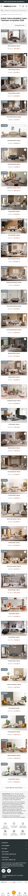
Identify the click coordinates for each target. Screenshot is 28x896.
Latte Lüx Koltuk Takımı (14, 684)
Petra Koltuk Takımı (14, 235)
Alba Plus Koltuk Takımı (14, 188)
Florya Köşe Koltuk (14, 708)
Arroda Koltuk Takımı (14, 471)
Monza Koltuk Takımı (14, 46)
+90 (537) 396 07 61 (8, 860)
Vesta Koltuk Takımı (14, 93)
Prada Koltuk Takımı (14, 661)
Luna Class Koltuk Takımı (14, 329)
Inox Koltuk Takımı (14, 779)
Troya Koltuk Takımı (14, 495)
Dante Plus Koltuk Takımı (14, 282)
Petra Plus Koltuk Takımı (14, 117)
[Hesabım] (23, 6)
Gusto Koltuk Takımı (14, 258)
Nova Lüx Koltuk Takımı (14, 519)
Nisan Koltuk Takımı (14, 448)
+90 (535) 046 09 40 (9, 854)
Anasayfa (4, 14)
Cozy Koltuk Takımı (14, 211)
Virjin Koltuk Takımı (14, 377)
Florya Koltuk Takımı (14, 732)
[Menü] (1, 6)
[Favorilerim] (20, 6)
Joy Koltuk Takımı (14, 613)
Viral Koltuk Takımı (14, 542)
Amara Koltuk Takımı (14, 164)
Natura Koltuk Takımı (14, 755)
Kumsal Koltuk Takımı (14, 140)
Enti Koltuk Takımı (14, 424)
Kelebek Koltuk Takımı (14, 400)
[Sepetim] (26, 6)
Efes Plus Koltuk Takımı (14, 566)
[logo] (10, 6)
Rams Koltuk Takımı (14, 590)
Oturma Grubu (11, 14)
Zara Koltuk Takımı (14, 637)
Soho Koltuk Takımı (14, 69)
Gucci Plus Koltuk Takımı (14, 306)
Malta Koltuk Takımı (14, 353)
